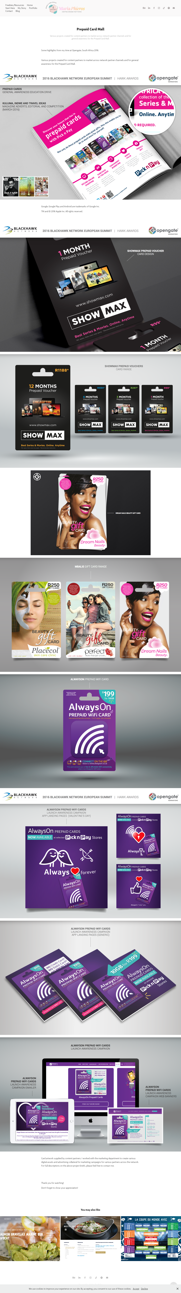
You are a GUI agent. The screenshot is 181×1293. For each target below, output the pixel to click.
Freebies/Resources (14, 5)
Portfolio (33, 7)
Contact (9, 10)
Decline (144, 1288)
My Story (22, 7)
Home (30, 5)
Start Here (10, 7)
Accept (136, 1288)
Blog (18, 10)
